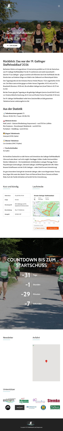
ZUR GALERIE (12, 45)
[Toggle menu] (59, 6)
